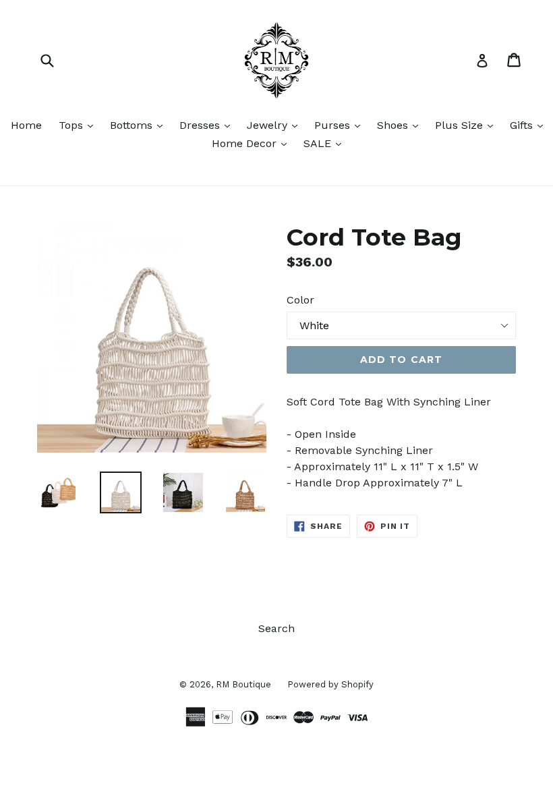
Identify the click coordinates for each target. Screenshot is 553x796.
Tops (79, 125)
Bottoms (139, 125)
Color (300, 299)
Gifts (530, 125)
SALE (325, 143)
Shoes (401, 125)
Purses (340, 125)
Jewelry (275, 125)
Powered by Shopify (330, 684)
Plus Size (467, 125)
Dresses (208, 125)
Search (276, 628)
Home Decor (252, 143)
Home (26, 125)
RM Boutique (245, 684)
